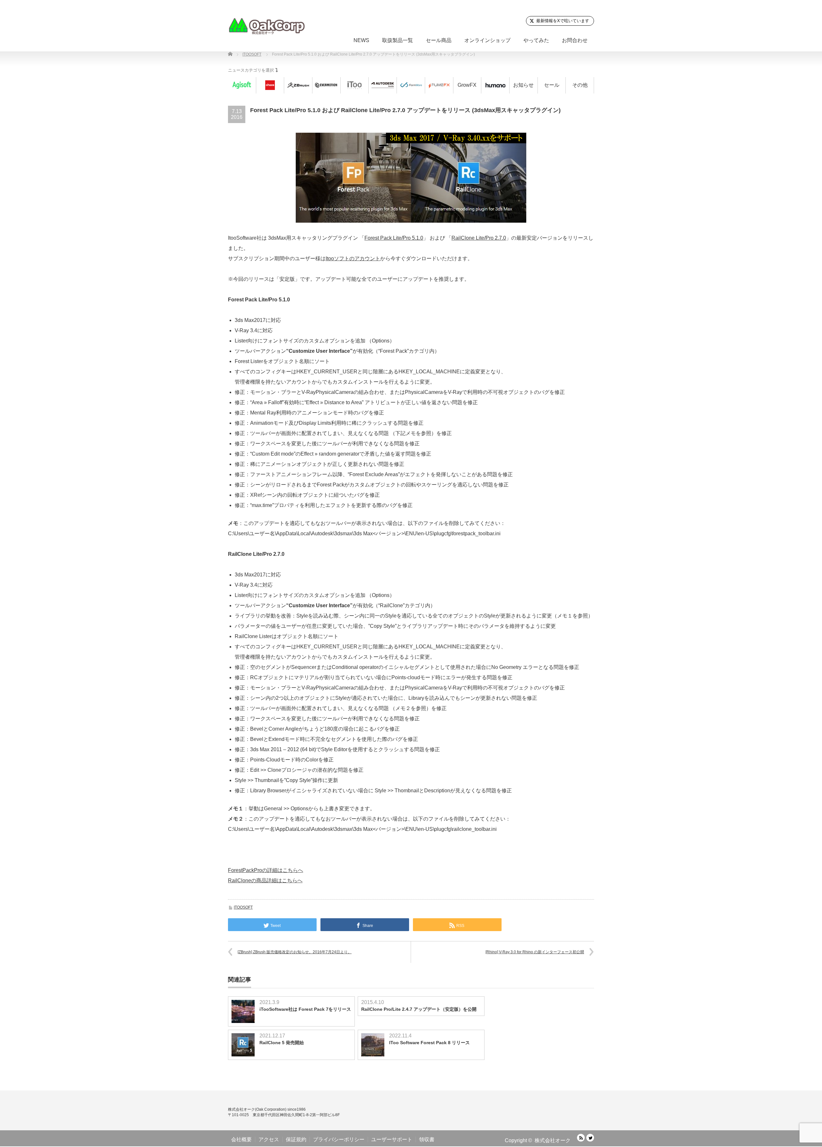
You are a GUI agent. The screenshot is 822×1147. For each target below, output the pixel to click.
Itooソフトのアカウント (353, 258)
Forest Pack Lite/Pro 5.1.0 (393, 238)
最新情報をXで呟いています (562, 20)
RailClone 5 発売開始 (281, 1042)
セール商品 (438, 40)
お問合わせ (575, 40)
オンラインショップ (487, 40)
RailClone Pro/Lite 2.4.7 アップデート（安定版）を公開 (419, 1009)
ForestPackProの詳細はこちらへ (265, 870)
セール (551, 85)
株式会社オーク (553, 1140)
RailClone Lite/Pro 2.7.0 (478, 238)
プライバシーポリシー (338, 1139)
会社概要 (241, 1139)
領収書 (426, 1139)
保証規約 (296, 1139)
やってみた (536, 40)
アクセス (268, 1139)
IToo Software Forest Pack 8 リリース (429, 1042)
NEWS (361, 40)
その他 (580, 85)
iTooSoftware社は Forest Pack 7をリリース (305, 1009)
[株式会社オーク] (266, 26)
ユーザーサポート (391, 1139)
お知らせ (523, 85)
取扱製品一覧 (397, 40)
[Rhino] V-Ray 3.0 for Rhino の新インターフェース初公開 (534, 952)
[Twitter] (590, 1138)
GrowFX (467, 85)
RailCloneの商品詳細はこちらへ (265, 880)
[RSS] (581, 1138)
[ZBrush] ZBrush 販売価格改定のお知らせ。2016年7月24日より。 (295, 952)
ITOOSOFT (243, 907)
